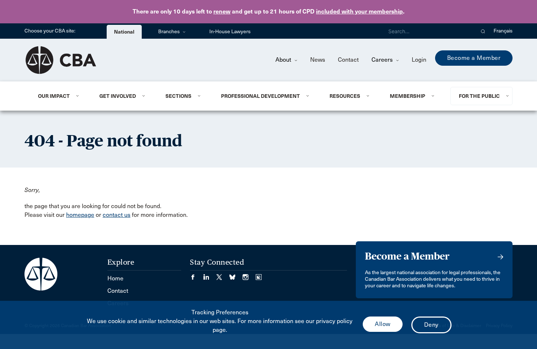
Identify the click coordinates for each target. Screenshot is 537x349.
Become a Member (474, 57)
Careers (383, 59)
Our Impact (54, 96)
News (317, 59)
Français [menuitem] (503, 31)
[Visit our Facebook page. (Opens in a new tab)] (196, 274)
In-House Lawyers (230, 31)
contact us (116, 214)
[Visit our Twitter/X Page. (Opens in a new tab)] (222, 274)
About (284, 59)
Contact (348, 59)
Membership (407, 96)
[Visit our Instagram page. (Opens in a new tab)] (249, 274)
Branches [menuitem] (169, 31)
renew (222, 11)
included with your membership (359, 11)
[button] (483, 31)
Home (115, 278)
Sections (178, 96)
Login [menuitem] (419, 59)
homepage (80, 214)
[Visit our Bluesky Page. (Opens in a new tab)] (236, 274)
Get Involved (117, 96)
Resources (345, 96)
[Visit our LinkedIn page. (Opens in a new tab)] (209, 274)
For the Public (479, 96)
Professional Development (260, 96)
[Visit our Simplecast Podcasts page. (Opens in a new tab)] (259, 274)
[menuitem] (60, 96)
